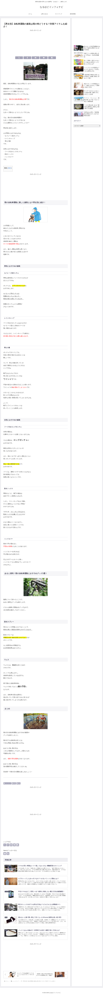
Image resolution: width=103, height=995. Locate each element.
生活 (19, 783)
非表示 (9, 168)
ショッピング (8, 783)
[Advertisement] (35, 43)
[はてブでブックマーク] (35, 57)
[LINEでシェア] (44, 57)
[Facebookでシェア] (27, 57)
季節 (15, 783)
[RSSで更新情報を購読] (8, 853)
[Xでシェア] (19, 57)
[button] (52, 57)
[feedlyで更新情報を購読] (4, 853)
